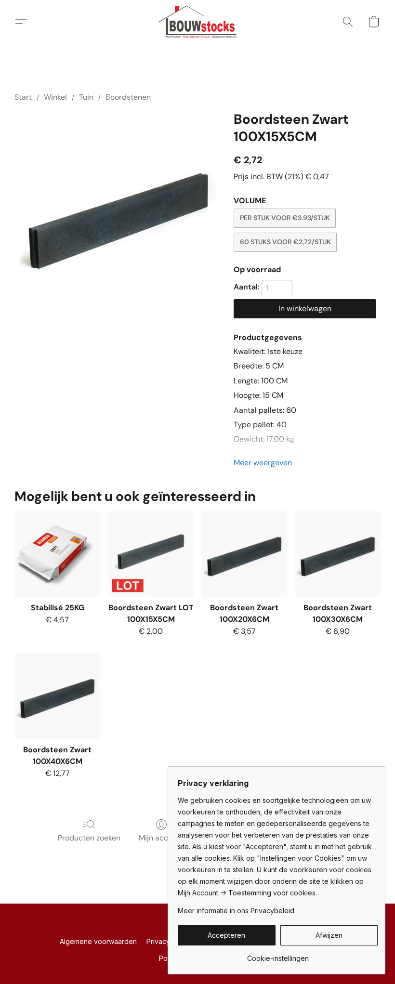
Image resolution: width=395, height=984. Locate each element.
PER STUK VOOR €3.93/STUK (285, 217)
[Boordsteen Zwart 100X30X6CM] (338, 554)
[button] (197, 22)
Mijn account (161, 838)
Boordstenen (128, 97)
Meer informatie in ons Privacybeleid (236, 910)
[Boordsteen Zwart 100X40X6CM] (57, 696)
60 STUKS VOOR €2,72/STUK (285, 241)
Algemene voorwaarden (98, 941)
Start (23, 97)
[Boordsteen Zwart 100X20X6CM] (244, 554)
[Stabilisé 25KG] (57, 554)
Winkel (55, 97)
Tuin (86, 97)
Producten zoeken (89, 838)
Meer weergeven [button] (263, 463)
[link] (278, 954)
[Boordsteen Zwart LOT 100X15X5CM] (151, 554)
